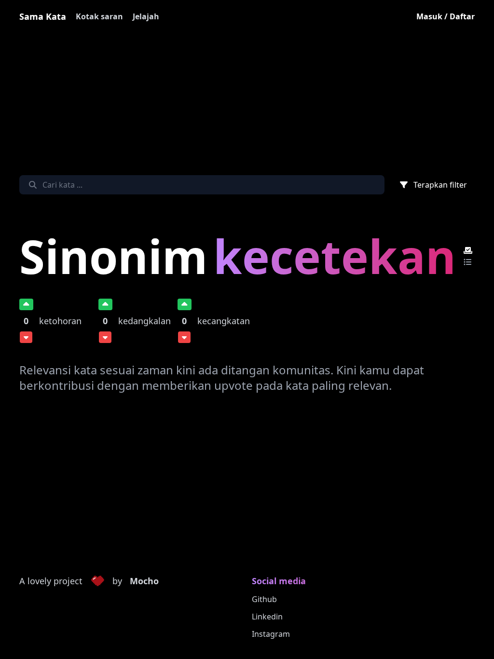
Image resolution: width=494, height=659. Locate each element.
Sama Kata (42, 16)
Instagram (271, 634)
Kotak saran (99, 16)
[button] (97, 581)
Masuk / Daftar (445, 16)
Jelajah (146, 16)
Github (264, 599)
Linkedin (267, 616)
